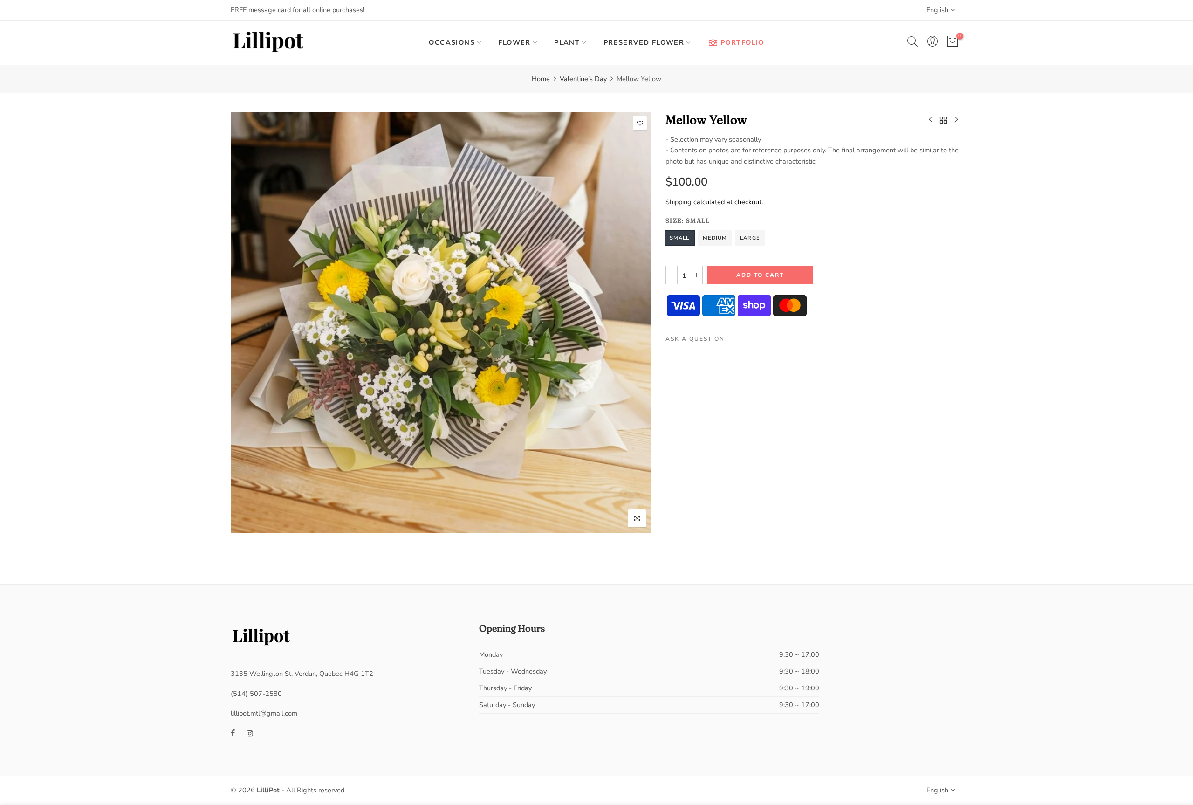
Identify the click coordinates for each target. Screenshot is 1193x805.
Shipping (678, 201)
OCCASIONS (452, 42)
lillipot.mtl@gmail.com (264, 713)
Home (541, 78)
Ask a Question (695, 339)
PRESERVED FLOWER (643, 42)
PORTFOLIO (742, 42)
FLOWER (514, 42)
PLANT (567, 42)
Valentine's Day (583, 78)
